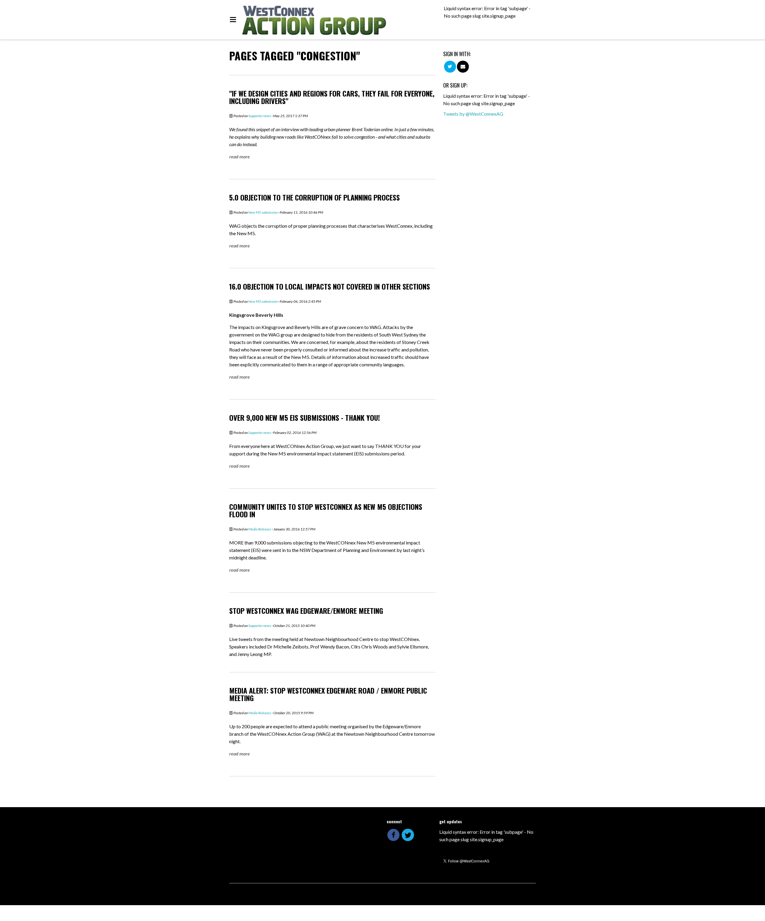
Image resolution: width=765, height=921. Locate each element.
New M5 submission (263, 212)
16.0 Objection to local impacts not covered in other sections (329, 286)
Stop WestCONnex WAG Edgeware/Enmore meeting (306, 610)
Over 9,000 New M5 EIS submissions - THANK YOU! (304, 417)
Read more (239, 156)
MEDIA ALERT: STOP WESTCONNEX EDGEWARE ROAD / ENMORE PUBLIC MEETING (328, 694)
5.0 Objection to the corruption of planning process (314, 197)
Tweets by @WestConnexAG (473, 114)
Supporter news (259, 116)
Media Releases (259, 529)
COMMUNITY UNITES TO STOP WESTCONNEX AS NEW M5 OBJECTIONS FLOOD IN (325, 510)
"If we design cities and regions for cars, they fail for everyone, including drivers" (331, 97)
